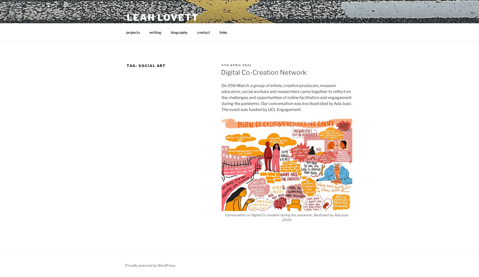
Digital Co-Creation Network (263, 72)
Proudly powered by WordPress (150, 265)
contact (203, 32)
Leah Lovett (163, 17)
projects (133, 32)
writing (155, 32)
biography (179, 32)
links (223, 32)
